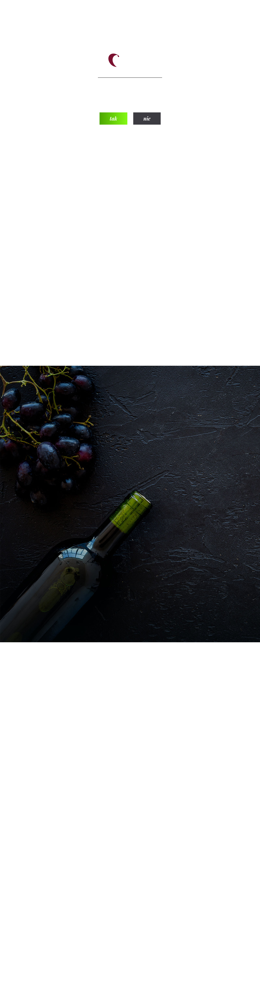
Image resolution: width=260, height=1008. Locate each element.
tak (113, 118)
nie (147, 118)
